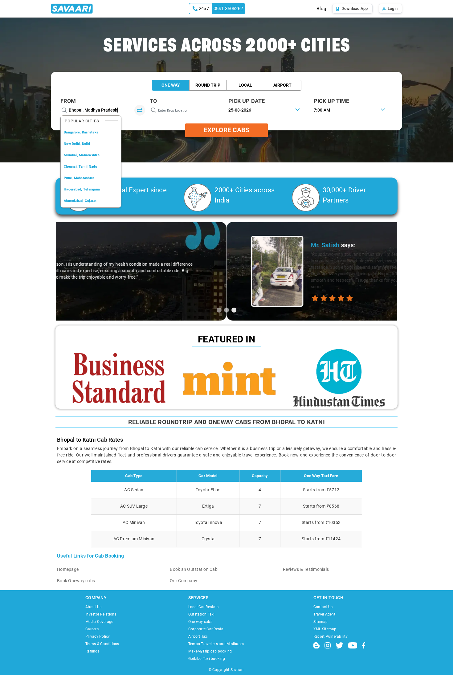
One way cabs (200, 622)
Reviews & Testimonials (306, 569)
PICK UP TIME (331, 101)
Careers (92, 629)
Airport (282, 85)
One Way (170, 85)
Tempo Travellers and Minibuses (216, 644)
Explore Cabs (226, 130)
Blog (321, 8)
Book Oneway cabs (76, 580)
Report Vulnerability (330, 636)
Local (245, 85)
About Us (93, 607)
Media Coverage (99, 622)
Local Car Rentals (203, 607)
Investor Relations (100, 614)
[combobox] (352, 109)
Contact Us (323, 607)
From (68, 101)
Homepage (68, 569)
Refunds (92, 651)
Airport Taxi (198, 636)
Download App (354, 8)
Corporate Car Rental (206, 629)
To (153, 101)
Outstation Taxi (201, 614)
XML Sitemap (325, 629)
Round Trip (207, 85)
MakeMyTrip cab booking (210, 651)
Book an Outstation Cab (194, 569)
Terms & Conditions (102, 644)
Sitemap (320, 622)
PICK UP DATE (246, 101)
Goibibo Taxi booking (206, 659)
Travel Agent (324, 614)
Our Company (183, 580)
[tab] (219, 310)
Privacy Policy (97, 636)
